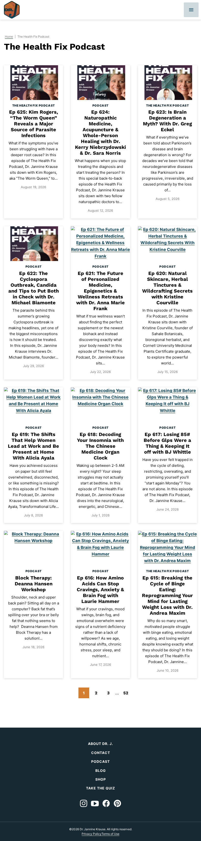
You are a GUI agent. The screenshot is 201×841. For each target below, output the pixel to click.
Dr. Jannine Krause (12, 10)
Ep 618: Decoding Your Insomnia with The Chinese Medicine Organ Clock (100, 446)
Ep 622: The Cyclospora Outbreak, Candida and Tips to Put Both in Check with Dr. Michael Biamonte (33, 288)
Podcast (100, 105)
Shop (100, 779)
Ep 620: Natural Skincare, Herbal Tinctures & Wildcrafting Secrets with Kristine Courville (167, 288)
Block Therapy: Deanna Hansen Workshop (33, 583)
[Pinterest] (117, 803)
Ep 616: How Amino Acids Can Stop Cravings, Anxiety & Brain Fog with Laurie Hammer (100, 589)
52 (127, 694)
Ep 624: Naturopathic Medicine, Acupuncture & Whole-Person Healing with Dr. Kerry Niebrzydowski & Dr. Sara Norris (100, 132)
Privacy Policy (91, 834)
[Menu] (191, 9)
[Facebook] (106, 803)
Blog (100, 770)
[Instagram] (83, 803)
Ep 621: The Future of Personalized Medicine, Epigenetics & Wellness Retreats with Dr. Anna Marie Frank (100, 290)
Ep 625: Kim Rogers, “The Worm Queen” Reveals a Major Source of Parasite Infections (33, 123)
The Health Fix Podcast (33, 105)
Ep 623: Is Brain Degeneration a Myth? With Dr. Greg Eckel (167, 120)
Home (9, 36)
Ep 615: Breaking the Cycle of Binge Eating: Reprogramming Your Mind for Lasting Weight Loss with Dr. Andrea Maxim (167, 595)
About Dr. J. (100, 744)
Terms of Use (110, 834)
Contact (100, 753)
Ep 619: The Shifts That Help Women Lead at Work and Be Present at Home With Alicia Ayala (33, 446)
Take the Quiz (100, 788)
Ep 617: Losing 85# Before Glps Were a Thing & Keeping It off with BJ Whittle (167, 443)
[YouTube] (94, 803)
